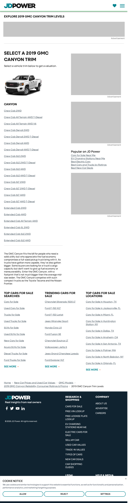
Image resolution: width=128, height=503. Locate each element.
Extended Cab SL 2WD (16, 227)
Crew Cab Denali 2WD (16, 130)
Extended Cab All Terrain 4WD (21, 221)
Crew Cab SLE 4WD (15, 169)
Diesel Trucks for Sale (15, 354)
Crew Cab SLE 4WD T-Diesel (19, 176)
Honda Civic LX (53, 328)
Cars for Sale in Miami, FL (100, 315)
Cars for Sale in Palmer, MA (101, 350)
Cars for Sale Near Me (83, 155)
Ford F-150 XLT (53, 308)
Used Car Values (75, 444)
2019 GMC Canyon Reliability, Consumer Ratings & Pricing (36, 386)
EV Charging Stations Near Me (88, 158)
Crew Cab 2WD (13, 111)
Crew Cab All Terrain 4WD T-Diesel (23, 117)
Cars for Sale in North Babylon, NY (105, 357)
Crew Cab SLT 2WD (15, 182)
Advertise (102, 408)
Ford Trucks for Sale (15, 360)
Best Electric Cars (80, 162)
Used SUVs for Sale (14, 334)
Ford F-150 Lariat (54, 315)
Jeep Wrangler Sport (56, 321)
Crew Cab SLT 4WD (14, 195)
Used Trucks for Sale (15, 321)
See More (10, 366)
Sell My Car (72, 439)
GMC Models (66, 383)
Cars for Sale (11, 302)
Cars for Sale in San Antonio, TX (103, 344)
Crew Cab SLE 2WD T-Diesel (19, 163)
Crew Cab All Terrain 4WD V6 (20, 124)
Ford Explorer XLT (54, 360)
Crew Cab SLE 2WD (15, 156)
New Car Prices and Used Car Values (34, 383)
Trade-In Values (75, 449)
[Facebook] (6, 408)
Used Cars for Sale (14, 308)
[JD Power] (17, 397)
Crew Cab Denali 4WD (16, 143)
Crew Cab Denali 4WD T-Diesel (21, 150)
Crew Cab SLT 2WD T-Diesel (19, 189)
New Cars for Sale (14, 341)
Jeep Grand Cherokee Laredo (62, 354)
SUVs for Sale (11, 328)
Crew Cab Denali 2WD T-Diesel (21, 137)
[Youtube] (17, 408)
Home (7, 383)
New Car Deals (74, 459)
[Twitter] (12, 408)
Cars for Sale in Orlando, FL (101, 363)
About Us (101, 403)
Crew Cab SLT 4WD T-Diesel (19, 201)
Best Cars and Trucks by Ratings (89, 165)
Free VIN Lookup (74, 411)
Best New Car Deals (82, 168)
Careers (101, 413)
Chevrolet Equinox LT (56, 341)
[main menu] (121, 6)
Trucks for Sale (12, 315)
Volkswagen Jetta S (56, 347)
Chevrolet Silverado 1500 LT (60, 302)
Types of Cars (73, 454)
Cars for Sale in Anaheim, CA (102, 337)
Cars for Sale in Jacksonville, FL (103, 308)
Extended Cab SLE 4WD (17, 240)
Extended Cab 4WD (15, 214)
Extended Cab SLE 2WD (17, 234)
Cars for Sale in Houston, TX (101, 302)
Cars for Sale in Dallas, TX (100, 331)
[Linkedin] (23, 408)
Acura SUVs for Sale (15, 347)
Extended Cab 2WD (15, 208)
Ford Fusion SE (53, 334)
